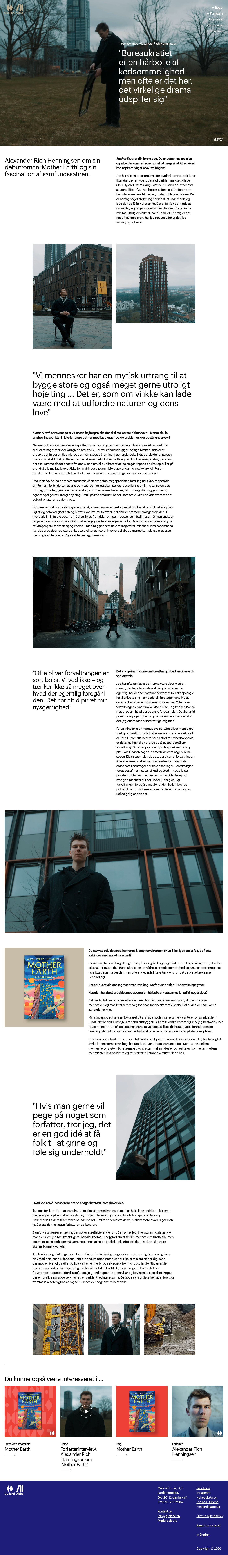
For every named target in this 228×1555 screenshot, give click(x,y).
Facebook (203, 1487)
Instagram (203, 1492)
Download (216, 30)
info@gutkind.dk (169, 1515)
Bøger (219, 6)
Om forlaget (215, 24)
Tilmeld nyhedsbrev (209, 1515)
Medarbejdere (167, 1520)
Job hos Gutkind (207, 1501)
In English (202, 1534)
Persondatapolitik (208, 1506)
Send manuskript (208, 1524)
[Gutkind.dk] (13, 9)
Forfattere (216, 12)
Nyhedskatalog (206, 1496)
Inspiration (216, 18)
